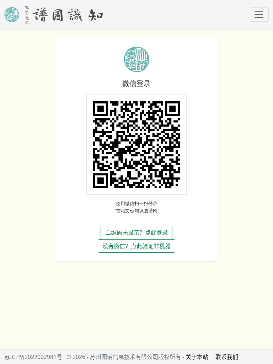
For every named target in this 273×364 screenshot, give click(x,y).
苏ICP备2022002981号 (33, 357)
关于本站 (197, 357)
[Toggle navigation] (259, 14)
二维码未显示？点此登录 (136, 232)
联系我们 (226, 357)
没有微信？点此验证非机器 (136, 246)
